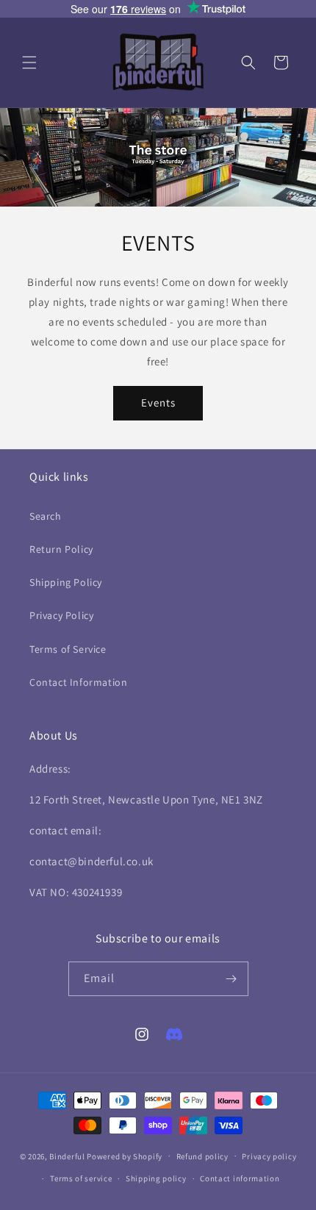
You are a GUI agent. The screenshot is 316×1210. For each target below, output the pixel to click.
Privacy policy (269, 1156)
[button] (29, 62)
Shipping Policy (65, 582)
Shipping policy (156, 1178)
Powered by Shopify (124, 1155)
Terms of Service (68, 649)
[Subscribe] (231, 979)
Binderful (67, 1155)
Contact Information (78, 682)
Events (158, 402)
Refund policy (202, 1156)
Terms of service (81, 1178)
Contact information (239, 1178)
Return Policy (61, 549)
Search (45, 516)
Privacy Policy (61, 615)
